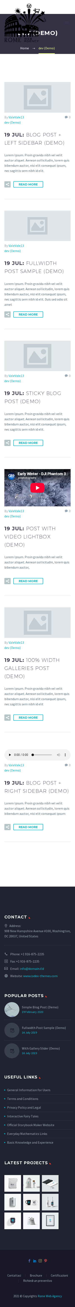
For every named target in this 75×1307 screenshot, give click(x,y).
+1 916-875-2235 (32, 954)
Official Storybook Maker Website (30, 1125)
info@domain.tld (32, 969)
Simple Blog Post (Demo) (40, 1007)
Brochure (36, 1275)
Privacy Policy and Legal (24, 1107)
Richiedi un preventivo (37, 1280)
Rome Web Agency (50, 1296)
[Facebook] (29, 1260)
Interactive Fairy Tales (23, 1116)
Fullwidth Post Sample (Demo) (44, 1028)
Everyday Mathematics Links (27, 1134)
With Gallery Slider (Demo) (41, 1048)
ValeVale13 (16, 117)
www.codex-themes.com (40, 976)
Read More (28, 184)
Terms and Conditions (22, 1099)
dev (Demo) (12, 122)
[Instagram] (40, 1260)
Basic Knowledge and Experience (30, 1142)
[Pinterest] (45, 1260)
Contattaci (14, 1275)
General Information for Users (28, 1090)
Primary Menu (67, 23)
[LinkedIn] (34, 1260)
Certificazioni (59, 1275)
